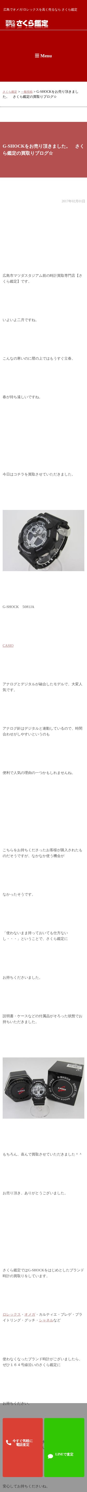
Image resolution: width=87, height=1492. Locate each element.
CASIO (8, 645)
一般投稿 (27, 91)
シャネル (46, 1320)
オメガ (29, 1314)
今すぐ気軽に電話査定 (23, 1442)
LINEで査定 (64, 1454)
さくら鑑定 (10, 91)
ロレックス (12, 1314)
